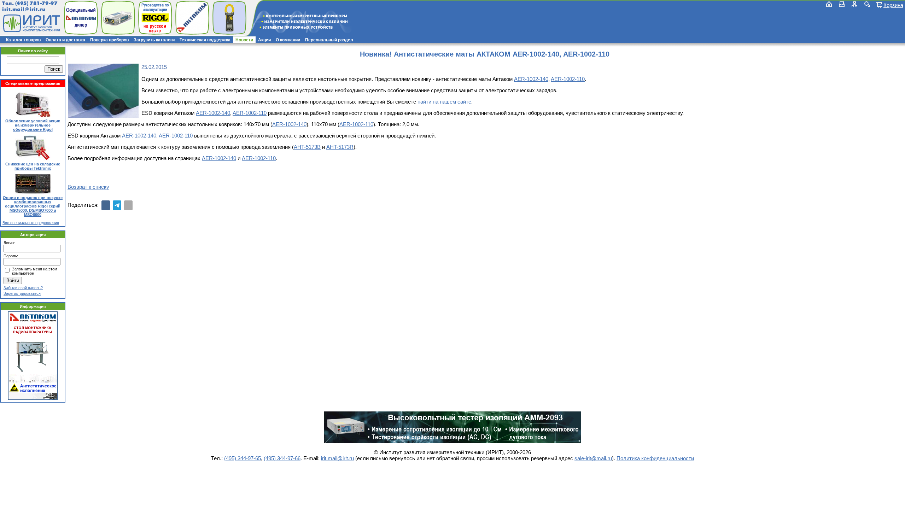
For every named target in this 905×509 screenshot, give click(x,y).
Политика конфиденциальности (655, 458)
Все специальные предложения (30, 223)
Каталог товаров (23, 39)
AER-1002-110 (568, 79)
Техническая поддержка (205, 39)
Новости (244, 39)
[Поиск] (867, 4)
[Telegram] (117, 205)
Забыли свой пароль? (23, 288)
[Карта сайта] (854, 4)
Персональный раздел (329, 39)
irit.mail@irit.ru (24, 9)
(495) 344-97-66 (282, 458)
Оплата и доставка (65, 39)
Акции (264, 39)
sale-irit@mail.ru (593, 458)
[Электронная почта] (128, 205)
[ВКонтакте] (105, 205)
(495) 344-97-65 (242, 458)
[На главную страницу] (31, 23)
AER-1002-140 (531, 79)
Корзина (893, 5)
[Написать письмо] (842, 4)
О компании (288, 39)
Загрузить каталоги (154, 39)
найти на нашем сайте (444, 102)
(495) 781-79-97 (36, 3)
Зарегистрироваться (22, 293)
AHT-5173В (307, 147)
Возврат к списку (88, 187)
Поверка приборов (109, 39)
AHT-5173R (340, 147)
